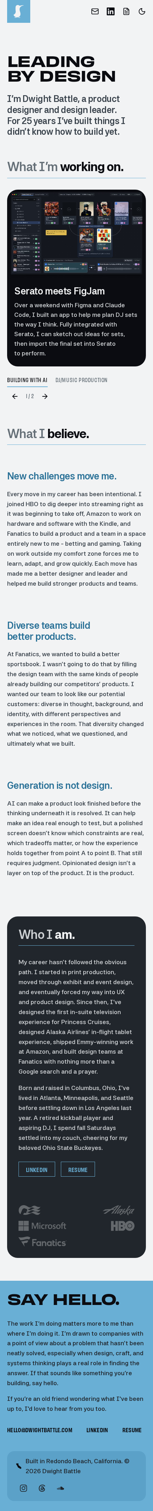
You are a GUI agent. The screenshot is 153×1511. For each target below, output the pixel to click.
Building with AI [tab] (27, 380)
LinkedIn (37, 1170)
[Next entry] (45, 396)
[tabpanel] (76, 278)
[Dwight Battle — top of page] (18, 11)
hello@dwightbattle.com (39, 1430)
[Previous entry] (15, 396)
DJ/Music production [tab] (82, 380)
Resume (78, 1170)
